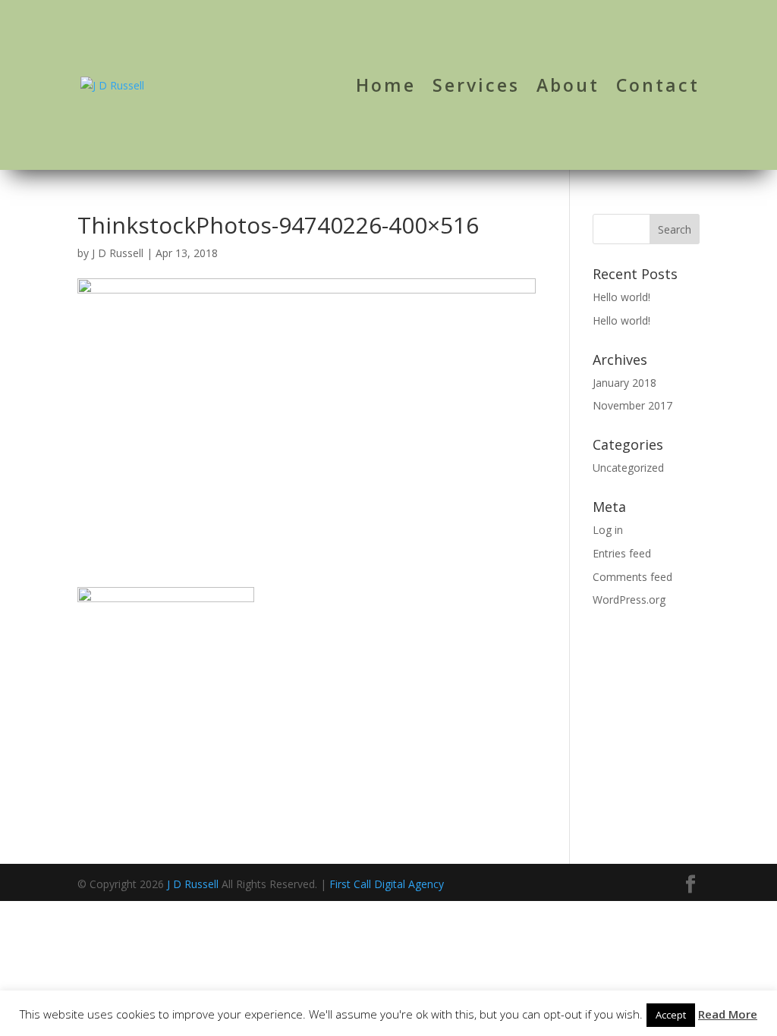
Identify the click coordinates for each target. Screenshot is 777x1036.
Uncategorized (628, 467)
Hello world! (621, 297)
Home (386, 88)
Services (476, 88)
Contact (658, 88)
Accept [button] (671, 1015)
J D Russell (117, 253)
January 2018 (624, 382)
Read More (727, 1014)
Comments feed (632, 577)
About (567, 88)
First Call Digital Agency (386, 884)
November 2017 (632, 405)
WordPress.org (629, 599)
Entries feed (622, 553)
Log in (608, 530)
